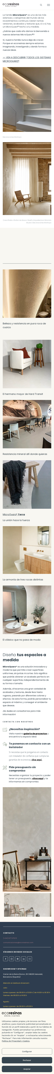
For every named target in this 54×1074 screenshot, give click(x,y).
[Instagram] (11, 958)
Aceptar (27, 1069)
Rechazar (27, 1060)
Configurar (27, 1051)
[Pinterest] (17, 958)
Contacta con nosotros (18, 722)
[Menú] (48, 5)
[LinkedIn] (23, 958)
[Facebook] (5, 958)
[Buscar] (41, 5)
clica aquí (37, 759)
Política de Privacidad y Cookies (16, 1041)
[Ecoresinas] (11, 5)
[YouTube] (29, 958)
